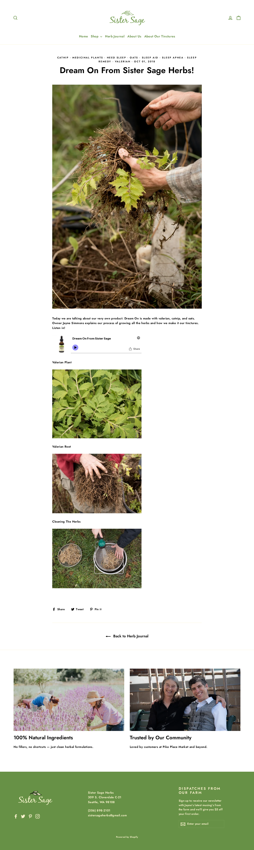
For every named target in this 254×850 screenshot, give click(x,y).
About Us (134, 36)
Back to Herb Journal (130, 636)
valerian (123, 61)
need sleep (116, 57)
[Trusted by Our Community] (185, 700)
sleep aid (150, 57)
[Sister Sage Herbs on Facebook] (16, 816)
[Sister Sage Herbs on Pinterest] (30, 816)
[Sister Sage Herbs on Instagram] (37, 816)
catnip (63, 57)
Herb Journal (114, 36)
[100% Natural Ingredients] (69, 700)
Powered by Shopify (127, 837)
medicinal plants (87, 57)
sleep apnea (173, 57)
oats (134, 57)
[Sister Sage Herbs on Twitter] (23, 816)
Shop (95, 36)
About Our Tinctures (159, 36)
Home (83, 36)
